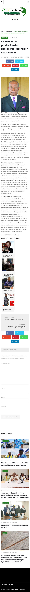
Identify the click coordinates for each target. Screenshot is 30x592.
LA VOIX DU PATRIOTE (7, 584)
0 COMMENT (5, 57)
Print (27, 57)
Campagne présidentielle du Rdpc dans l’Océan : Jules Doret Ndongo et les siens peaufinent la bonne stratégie (14, 495)
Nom (3, 388)
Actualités (9, 31)
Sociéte (4, 533)
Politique (5, 470)
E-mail (3, 397)
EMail (21, 57)
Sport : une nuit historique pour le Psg (15, 318)
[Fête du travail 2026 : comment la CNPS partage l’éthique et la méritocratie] (15, 448)
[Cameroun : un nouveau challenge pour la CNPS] (15, 510)
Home (2, 31)
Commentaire (6, 363)
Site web (3, 406)
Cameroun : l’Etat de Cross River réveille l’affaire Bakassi (16, 326)
